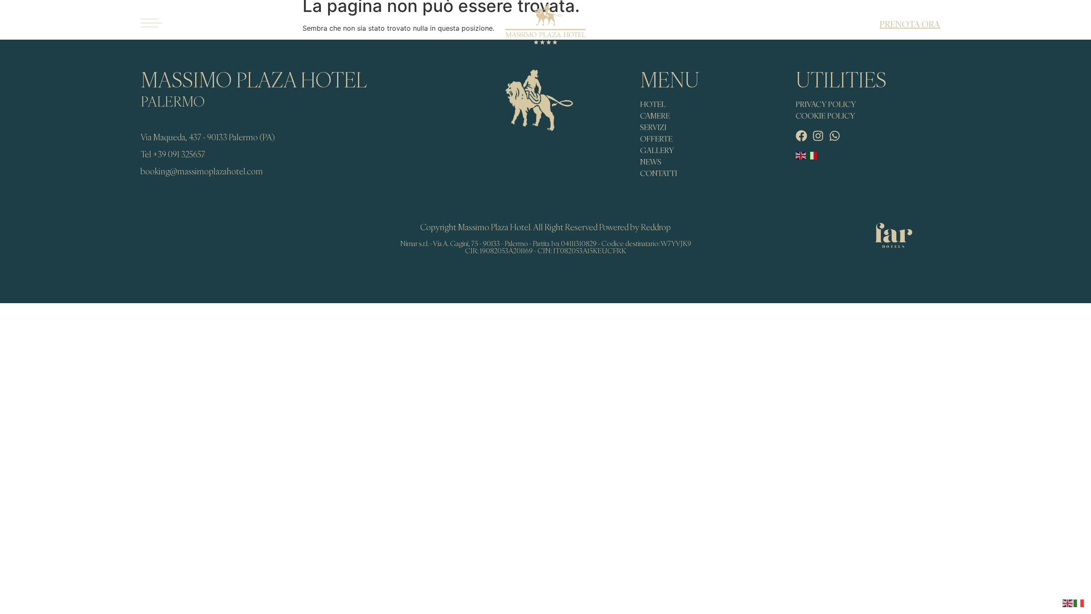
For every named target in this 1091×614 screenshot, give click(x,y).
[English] (801, 155)
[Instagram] (818, 136)
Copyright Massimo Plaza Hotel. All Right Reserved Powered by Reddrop (545, 227)
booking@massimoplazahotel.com (202, 171)
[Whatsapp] (834, 136)
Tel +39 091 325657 (173, 154)
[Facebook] (801, 136)
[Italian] (812, 155)
